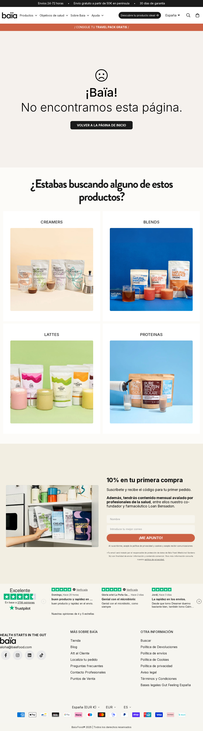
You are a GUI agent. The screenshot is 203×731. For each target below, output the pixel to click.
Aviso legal (149, 672)
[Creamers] (51, 269)
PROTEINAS (151, 334)
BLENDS (151, 222)
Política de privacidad (156, 666)
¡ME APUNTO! (151, 538)
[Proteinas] (151, 381)
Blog (73, 647)
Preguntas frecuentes (86, 666)
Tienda (75, 641)
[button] (197, 15)
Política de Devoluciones (159, 647)
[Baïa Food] (9, 15)
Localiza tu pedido (84, 660)
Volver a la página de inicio (101, 125)
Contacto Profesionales (88, 672)
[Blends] (151, 269)
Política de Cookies (155, 660)
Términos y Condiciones (159, 679)
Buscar (146, 641)
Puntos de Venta (82, 679)
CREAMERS (52, 222)
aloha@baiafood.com (16, 647)
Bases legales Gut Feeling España (166, 685)
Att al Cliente (79, 653)
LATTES (51, 334)
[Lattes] (51, 381)
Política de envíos (154, 653)
